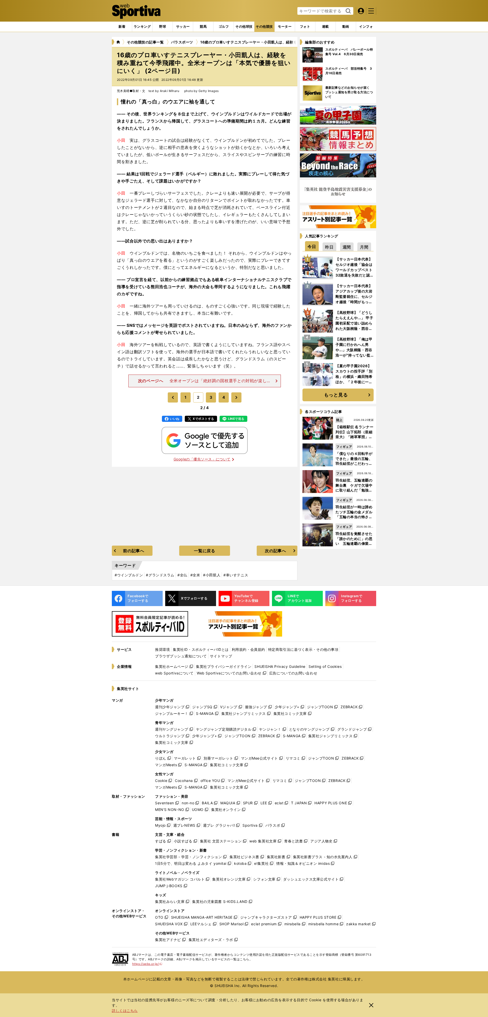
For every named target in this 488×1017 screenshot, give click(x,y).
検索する (347, 11)
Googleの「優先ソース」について (202, 459)
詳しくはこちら (125, 1010)
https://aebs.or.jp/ (147, 964)
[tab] (162, 27)
